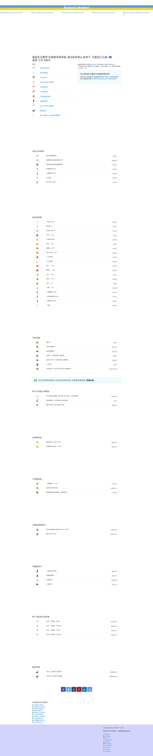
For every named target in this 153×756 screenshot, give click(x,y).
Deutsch (107, 749)
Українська (108, 740)
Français (107, 751)
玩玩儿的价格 (44, 68)
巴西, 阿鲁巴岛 (38, 722)
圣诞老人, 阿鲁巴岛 (39, 716)
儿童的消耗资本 (45, 96)
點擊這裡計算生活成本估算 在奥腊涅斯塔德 (104, 79)
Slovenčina (108, 745)
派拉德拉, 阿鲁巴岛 (39, 707)
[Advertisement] (76, 40)
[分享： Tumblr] (73, 689)
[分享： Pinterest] (79, 689)
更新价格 (90, 380)
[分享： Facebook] (63, 689)
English (107, 734)
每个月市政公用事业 (47, 82)
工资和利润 (44, 92)
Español (107, 742)
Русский (108, 736)
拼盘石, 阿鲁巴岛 (39, 709)
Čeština (107, 747)
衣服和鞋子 (44, 101)
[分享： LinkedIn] (84, 689)
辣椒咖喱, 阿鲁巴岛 (39, 720)
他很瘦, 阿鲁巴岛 (39, 705)
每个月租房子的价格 (47, 106)
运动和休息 (44, 87)
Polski (107, 738)
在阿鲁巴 (94, 64)
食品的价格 (44, 73)
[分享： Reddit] (89, 689)
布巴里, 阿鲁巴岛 (39, 714)
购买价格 (43, 111)
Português (108, 744)
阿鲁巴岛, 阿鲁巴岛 (39, 712)
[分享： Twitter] (68, 689)
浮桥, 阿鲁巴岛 (38, 710)
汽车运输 (43, 77)
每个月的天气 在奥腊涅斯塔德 (50, 115)
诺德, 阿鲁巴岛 (38, 718)
